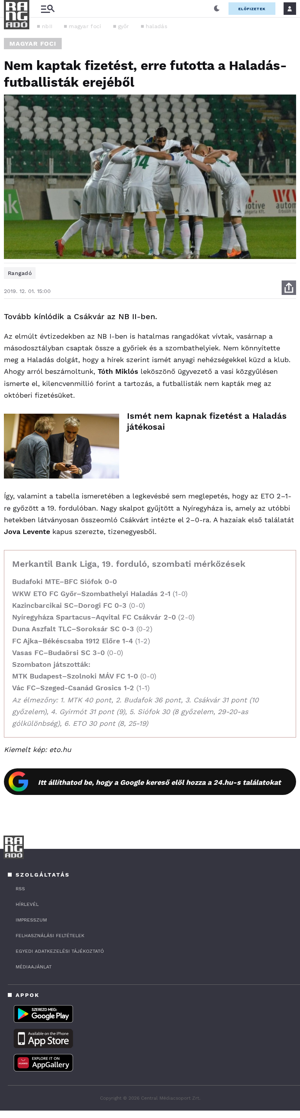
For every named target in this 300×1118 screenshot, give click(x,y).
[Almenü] (47, 9)
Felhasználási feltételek (50, 935)
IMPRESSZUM (31, 920)
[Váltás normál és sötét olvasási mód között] (216, 8)
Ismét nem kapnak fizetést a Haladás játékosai (207, 421)
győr (123, 26)
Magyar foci (32, 43)
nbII (47, 26)
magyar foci (85, 26)
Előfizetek (252, 9)
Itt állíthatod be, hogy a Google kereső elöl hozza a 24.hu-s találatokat (159, 782)
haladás (156, 26)
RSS (20, 888)
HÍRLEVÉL (27, 904)
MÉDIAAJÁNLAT (34, 967)
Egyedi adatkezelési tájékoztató (60, 951)
